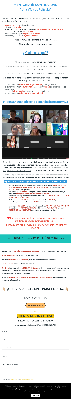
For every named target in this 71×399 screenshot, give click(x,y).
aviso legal (13, 379)
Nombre (4, 332)
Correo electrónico (8, 348)
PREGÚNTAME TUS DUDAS (10, 364)
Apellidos (5, 340)
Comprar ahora (35, 305)
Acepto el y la (19, 379)
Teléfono (4, 356)
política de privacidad (27, 379)
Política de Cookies (43, 392)
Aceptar (35, 395)
